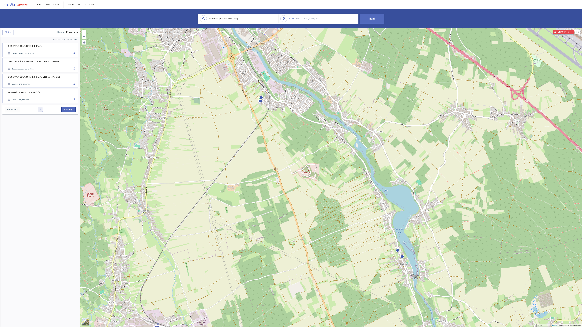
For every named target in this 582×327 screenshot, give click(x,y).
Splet (39, 4)
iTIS (85, 4)
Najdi (372, 18)
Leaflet (554, 325)
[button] (84, 42)
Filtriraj (8, 32)
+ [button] (84, 32)
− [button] (84, 36)
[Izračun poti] (73, 53)
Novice (47, 4)
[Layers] (85, 321)
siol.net (71, 4)
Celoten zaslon (577, 32)
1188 (91, 4)
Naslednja (68, 109)
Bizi (78, 4)
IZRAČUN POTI (564, 32)
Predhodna (12, 109)
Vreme (56, 4)
